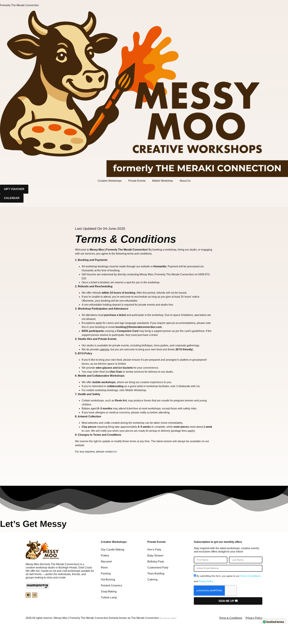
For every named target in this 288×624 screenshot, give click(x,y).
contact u (110, 451)
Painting (106, 573)
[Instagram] (34, 595)
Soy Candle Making (112, 549)
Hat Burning (108, 579)
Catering (152, 579)
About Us (185, 180)
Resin (104, 567)
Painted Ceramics (111, 585)
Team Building (155, 573)
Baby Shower (155, 555)
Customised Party (157, 567)
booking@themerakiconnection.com (139, 327)
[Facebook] (28, 595)
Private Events (137, 180)
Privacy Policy (205, 581)
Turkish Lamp (109, 597)
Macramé (106, 561)
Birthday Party (155, 561)
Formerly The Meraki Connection (19, 5)
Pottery (105, 555)
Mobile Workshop (162, 180)
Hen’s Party (154, 549)
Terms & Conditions (250, 576)
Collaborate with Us (188, 386)
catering (104, 349)
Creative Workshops (110, 180)
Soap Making (108, 591)
